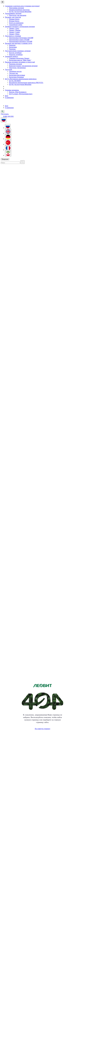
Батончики (13, 47)
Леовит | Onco (14, 28)
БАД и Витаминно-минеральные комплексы (20, 79)
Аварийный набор (15, 25)
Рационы (12, 49)
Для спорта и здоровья (13, 36)
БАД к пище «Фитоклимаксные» (21, 94)
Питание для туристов (13, 17)
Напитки (12, 45)
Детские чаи (13, 73)
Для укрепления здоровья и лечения (17, 51)
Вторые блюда (14, 21)
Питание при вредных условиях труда (18, 43)
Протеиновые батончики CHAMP (21, 38)
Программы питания (16, 8)
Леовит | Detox (14, 34)
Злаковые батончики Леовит (19, 58)
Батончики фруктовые (17, 75)
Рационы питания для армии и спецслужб (20, 62)
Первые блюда (14, 19)
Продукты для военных (17, 68)
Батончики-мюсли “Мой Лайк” (20, 60)
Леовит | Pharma (14, 30)
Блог (6, 96)
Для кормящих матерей (13, 13)
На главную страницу (42, 729)
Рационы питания (15, 64)
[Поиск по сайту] (22, 162)
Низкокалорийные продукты (19, 10)
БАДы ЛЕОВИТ (15, 81)
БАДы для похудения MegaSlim (20, 11)
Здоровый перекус (11, 56)
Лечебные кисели (15, 71)
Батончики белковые (16, 77)
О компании (9, 97)
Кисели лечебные (15, 53)
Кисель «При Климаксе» (18, 92)
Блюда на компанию (16, 23)
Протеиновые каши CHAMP (19, 39)
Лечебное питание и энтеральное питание (20, 26)
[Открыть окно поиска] (2, 111)
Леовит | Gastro (14, 32)
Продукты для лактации (17, 15)
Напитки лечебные (16, 54)
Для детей (8, 69)
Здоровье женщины (12, 90)
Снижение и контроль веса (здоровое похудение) (22, 6)
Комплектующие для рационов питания (23, 66)
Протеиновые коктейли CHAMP (20, 41)
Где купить (5, 114)
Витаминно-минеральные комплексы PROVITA (26, 82)
